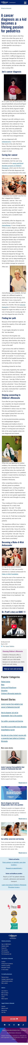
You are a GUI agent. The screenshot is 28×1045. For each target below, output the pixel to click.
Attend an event (4, 1008)
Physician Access (5, 977)
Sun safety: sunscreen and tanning (12, 721)
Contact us (23, 1030)
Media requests (4, 998)
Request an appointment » (14, 868)
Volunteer (3, 1006)
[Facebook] (4, 1024)
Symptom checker (5, 946)
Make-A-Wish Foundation (10, 574)
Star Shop (3, 1012)
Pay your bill (4, 948)
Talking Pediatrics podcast (6, 981)
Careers (3, 996)
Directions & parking (5, 965)
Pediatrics (12, 646)
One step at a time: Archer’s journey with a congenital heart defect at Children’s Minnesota (13, 738)
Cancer (7, 646)
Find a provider (4, 950)
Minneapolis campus (5, 967)
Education (4, 690)
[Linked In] (9, 1024)
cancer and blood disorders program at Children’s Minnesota (12, 165)
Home (3, 1030)
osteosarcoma (6, 142)
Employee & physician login (7, 979)
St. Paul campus (4, 969)
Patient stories (5, 682)
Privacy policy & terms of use (13, 1030)
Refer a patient (4, 983)
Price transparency (5, 952)
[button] (25, 2)
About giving (4, 1010)
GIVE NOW (13, 1019)
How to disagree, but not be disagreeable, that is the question (12, 804)
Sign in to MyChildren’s (6, 944)
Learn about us (4, 990)
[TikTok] (23, 1024)
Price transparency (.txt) (6, 954)
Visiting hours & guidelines (7, 963)
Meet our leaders (4, 992)
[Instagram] (14, 1024)
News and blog (4, 994)
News (2, 685)
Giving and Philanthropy (8, 687)
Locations (3, 961)
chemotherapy (6, 225)
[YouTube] (18, 1024)
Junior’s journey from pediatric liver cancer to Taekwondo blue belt (12, 768)
